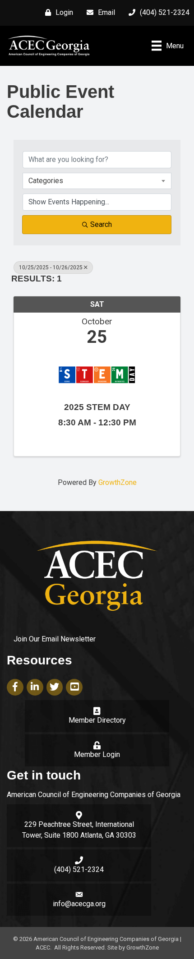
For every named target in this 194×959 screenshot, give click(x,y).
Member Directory (97, 720)
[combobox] (97, 181)
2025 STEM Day (97, 407)
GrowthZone (117, 482)
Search (101, 224)
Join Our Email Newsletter (55, 639)
